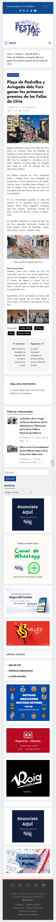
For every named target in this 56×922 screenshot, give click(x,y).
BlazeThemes (27, 900)
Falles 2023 (25, 328)
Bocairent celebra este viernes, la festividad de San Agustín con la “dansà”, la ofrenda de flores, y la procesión (23, 6)
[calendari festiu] (28, 872)
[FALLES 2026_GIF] (28, 644)
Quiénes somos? (33, 904)
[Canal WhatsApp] (28, 579)
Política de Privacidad (28, 914)
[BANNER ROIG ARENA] (28, 795)
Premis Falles (24, 333)
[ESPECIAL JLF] (28, 720)
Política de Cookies (28, 911)
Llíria (11, 333)
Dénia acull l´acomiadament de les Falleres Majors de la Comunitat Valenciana (34, 450)
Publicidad (19, 907)
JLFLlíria (38, 328)
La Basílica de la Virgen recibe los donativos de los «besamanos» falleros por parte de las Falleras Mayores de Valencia (33, 426)
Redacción (14, 107)
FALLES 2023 (13, 75)
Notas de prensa (34, 907)
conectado (35, 390)
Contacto (19, 904)
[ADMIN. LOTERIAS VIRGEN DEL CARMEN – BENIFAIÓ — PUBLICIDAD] (28, 613)
